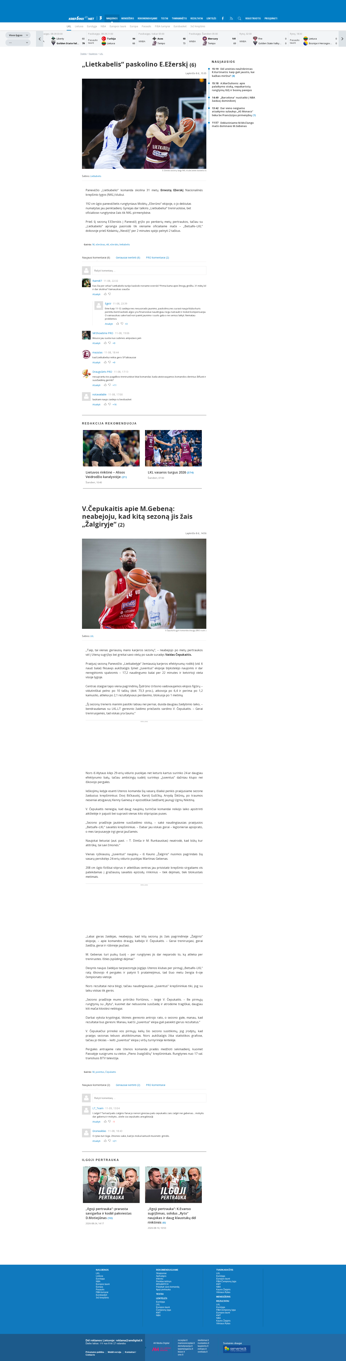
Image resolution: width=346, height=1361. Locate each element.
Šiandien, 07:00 (156, 477)
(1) (254, 115)
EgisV (108, 303)
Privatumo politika (95, 1352)
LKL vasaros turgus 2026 (167, 472)
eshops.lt (202, 1349)
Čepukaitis (110, 1071)
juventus (100, 1071)
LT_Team (97, 1108)
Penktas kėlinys (163, 1281)
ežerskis (114, 244)
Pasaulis (146, 26)
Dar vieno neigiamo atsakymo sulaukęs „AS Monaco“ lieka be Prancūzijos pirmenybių (232, 111)
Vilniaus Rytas (223, 1292)
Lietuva (99, 1276)
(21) (124, 477)
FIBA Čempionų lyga (226, 1281)
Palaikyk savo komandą (167, 1287)
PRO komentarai (155, 1085)
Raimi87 (97, 280)
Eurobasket (180, 26)
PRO (110, 333)
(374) (190, 472)
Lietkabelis (95, 176)
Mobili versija (114, 1352)
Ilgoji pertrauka (163, 1289)
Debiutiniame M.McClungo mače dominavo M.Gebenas (233, 124)
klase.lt (181, 1352)
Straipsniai (161, 1273)
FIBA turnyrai (162, 26)
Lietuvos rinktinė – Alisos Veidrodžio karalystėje (105, 474)
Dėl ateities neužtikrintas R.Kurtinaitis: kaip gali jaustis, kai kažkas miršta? (233, 72)
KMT (158, 1312)
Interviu (159, 1278)
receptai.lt (182, 1340)
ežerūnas (100, 244)
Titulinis (83, 54)
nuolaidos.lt (203, 1343)
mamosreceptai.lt (186, 1343)
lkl (93, 244)
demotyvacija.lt (185, 1346)
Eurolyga (100, 1278)
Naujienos (93, 54)
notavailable (99, 394)
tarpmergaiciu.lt (185, 1349)
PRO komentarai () (157, 257)
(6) (164, 1222)
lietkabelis (124, 244)
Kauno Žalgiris (223, 1289)
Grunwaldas (99, 1131)
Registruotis (253, 18)
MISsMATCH (162, 1284)
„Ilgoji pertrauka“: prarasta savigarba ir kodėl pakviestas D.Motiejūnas (109, 1213)
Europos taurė (118, 26)
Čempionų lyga (163, 1310)
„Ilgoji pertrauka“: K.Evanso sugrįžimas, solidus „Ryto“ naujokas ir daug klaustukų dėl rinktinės (172, 1215)
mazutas (97, 352)
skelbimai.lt (203, 1340)
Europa (134, 26)
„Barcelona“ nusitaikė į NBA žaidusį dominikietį (233, 99)
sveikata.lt (202, 1352)
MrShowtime (99, 333)
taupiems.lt (203, 1346)
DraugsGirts (99, 371)
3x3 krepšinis (197, 26)
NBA (103, 26)
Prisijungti (271, 18)
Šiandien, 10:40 (94, 482)
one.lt (180, 1354)
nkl (107, 244)
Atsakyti (96, 294)
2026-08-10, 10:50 (157, 1227)
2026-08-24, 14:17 (95, 1223)
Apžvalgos (161, 1276)
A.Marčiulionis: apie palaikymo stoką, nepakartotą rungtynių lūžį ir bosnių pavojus (232, 87)
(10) (110, 1218)
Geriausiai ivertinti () (128, 257)
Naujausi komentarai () (96, 257)
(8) (233, 76)
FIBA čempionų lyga (226, 1310)
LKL (101, 54)
